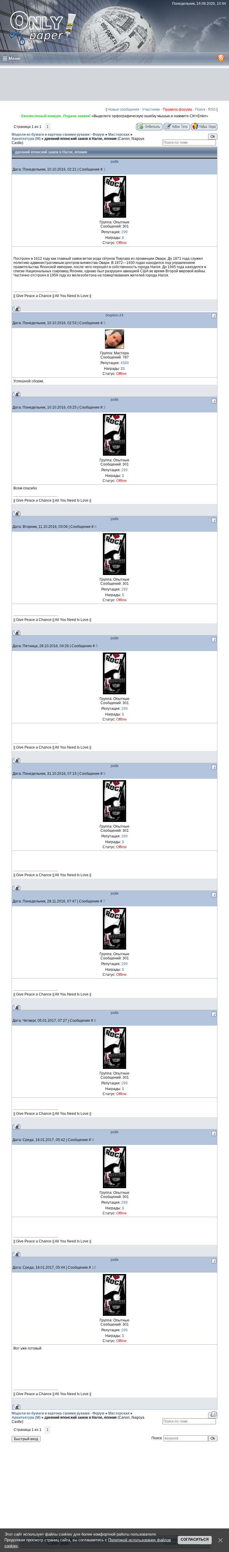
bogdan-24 (114, 315)
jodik (115, 162)
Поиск (200, 109)
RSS (212, 109)
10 (94, 1267)
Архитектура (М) (26, 139)
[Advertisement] (114, 84)
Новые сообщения (123, 109)
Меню (15, 58)
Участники (151, 109)
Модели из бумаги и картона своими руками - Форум (58, 134)
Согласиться (195, 1539)
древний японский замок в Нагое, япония (80, 139)
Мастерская (118, 134)
